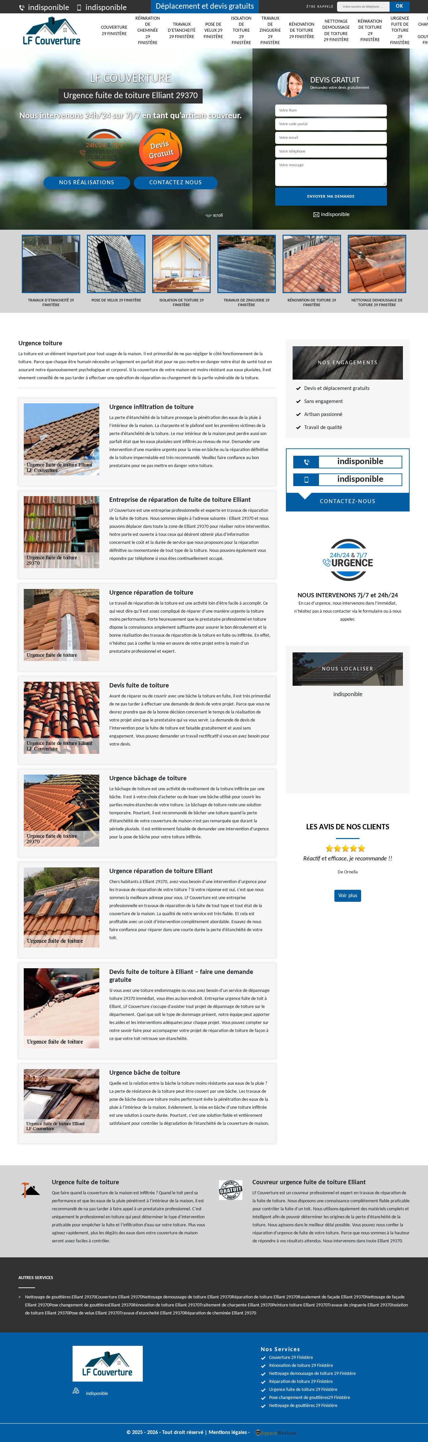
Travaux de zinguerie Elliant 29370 (360, 1305)
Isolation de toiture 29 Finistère (241, 30)
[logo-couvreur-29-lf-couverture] (52, 31)
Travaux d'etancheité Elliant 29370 (152, 1313)
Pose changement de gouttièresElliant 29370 (91, 1305)
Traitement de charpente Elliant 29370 (236, 1305)
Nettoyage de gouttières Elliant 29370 (60, 1297)
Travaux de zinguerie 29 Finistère (270, 30)
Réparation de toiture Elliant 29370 (265, 1297)
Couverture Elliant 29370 (119, 1297)
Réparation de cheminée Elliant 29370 (220, 1313)
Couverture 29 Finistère (114, 30)
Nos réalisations (86, 183)
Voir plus (347, 895)
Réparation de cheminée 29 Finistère (147, 30)
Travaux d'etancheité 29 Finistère (182, 30)
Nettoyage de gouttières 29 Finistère (303, 1405)
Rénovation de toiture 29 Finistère (301, 30)
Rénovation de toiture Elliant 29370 (166, 1305)
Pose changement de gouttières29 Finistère (309, 1397)
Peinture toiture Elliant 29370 (300, 1305)
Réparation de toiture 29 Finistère (370, 30)
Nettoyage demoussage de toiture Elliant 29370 (187, 1297)
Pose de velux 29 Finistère (213, 30)
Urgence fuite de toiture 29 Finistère (400, 30)
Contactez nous (175, 183)
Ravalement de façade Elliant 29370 (331, 1297)
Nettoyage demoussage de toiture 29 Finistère (336, 30)
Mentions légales (228, 1432)
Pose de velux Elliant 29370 (94, 1313)
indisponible (48, 8)
